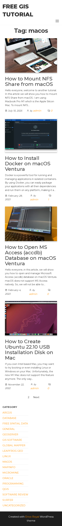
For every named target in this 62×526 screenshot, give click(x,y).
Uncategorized (13, 505)
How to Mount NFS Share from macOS (29, 81)
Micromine (10, 472)
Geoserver (10, 434)
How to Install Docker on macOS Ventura (27, 163)
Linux (6, 456)
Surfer (7, 500)
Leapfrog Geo (12, 450)
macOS (7, 461)
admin (37, 110)
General (8, 429)
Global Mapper (13, 445)
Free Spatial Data (15, 423)
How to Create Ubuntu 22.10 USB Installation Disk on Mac (29, 349)
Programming (12, 483)
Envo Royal (32, 516)
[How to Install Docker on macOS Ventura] (31, 134)
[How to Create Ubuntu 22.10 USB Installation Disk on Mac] (31, 318)
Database (9, 418)
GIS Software (12, 439)
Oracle (7, 478)
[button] (57, 21)
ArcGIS (7, 412)
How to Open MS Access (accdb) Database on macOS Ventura (30, 255)
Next (36, 397)
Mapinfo (8, 467)
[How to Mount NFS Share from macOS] (31, 55)
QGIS (5, 489)
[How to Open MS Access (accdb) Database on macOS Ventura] (31, 223)
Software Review (15, 494)
